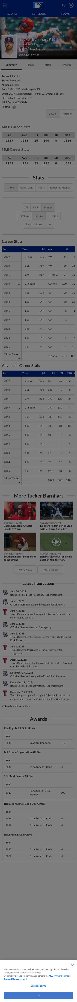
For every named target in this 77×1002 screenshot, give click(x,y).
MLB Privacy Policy (58, 976)
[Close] (72, 965)
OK (38, 995)
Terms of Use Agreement (15, 979)
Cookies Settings (38, 986)
